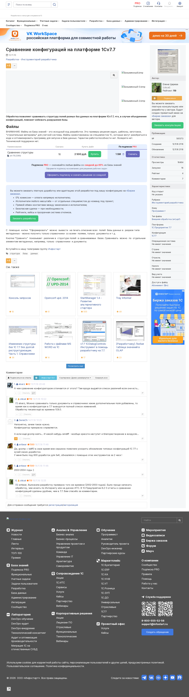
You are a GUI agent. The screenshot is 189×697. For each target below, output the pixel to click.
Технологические (66, 636)
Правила (147, 574)
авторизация (71, 505)
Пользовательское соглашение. (26, 666)
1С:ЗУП (105, 592)
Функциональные (21, 574)
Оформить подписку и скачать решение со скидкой (76, 175)
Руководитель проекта (115, 543)
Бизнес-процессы (67, 539)
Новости (16, 534)
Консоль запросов (20, 297)
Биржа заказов (156, 540)
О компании (150, 560)
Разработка (18, 588)
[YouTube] (172, 678)
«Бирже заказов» (161, 116)
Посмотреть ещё (75, 366)
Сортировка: (74, 378)
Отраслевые (63, 627)
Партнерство (64, 601)
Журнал (17, 530)
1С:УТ (104, 583)
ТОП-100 (16, 553)
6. (16, 480)
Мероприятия (156, 530)
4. (15, 444)
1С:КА (104, 574)
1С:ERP (105, 569)
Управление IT (64, 556)
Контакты (147, 588)
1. (15, 384)
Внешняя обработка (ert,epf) (166, 219)
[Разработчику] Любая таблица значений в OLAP (130, 347)
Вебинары (62, 605)
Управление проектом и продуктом (70, 545)
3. (15, 420)
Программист (159, 211)
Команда (61, 552)
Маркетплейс (110, 560)
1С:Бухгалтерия (110, 565)
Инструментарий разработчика (167, 202)
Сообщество (19, 607)
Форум (151, 546)
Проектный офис (113, 624)
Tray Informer (123, 297)
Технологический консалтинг (28, 632)
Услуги (60, 591)
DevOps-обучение (22, 618)
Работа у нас (149, 583)
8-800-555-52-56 (153, 620)
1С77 (104, 611)
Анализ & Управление (71, 530)
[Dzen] (165, 678)
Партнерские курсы (113, 553)
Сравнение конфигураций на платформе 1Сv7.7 (60, 49)
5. (15, 465)
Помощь (147, 578)
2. (16, 399)
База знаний (19, 565)
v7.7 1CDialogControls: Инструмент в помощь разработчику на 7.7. (94, 347)
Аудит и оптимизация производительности (24, 639)
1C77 (154, 235)
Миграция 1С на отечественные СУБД (24, 647)
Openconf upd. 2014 (56, 297)
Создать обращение (157, 632)
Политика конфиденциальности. (65, 666)
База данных (18, 592)
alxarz (22, 384)
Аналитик (106, 539)
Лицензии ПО (64, 622)
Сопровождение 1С (70, 573)
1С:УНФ (105, 578)
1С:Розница (108, 588)
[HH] (158, 678)
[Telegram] (144, 678)
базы (25, 253)
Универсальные (110, 602)
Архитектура (64, 561)
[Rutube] (179, 678)
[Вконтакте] (151, 678)
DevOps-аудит (20, 623)
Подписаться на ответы (20, 378)
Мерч (150, 551)
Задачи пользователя (24, 583)
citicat (23, 399)
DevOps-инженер (111, 548)
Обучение (108, 530)
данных (34, 253)
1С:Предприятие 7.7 (161, 227)
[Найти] (179, 520)
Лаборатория (21, 614)
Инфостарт (54, 249)
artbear (23, 444)
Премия (16, 557)
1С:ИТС (60, 582)
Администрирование (23, 597)
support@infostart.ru (155, 624)
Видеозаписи (155, 535)
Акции (60, 577)
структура (15, 253)
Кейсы (60, 596)
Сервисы (61, 587)
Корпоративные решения (74, 613)
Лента (15, 543)
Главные (16, 539)
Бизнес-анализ (65, 534)
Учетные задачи (20, 578)
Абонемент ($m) (160, 285)
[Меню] (9, 4)
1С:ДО (105, 597)
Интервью (17, 548)
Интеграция (18, 602)
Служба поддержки (158, 596)
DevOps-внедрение (23, 628)
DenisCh (23, 420)
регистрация (56, 505)
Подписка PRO (20, 569)
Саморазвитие (65, 566)
